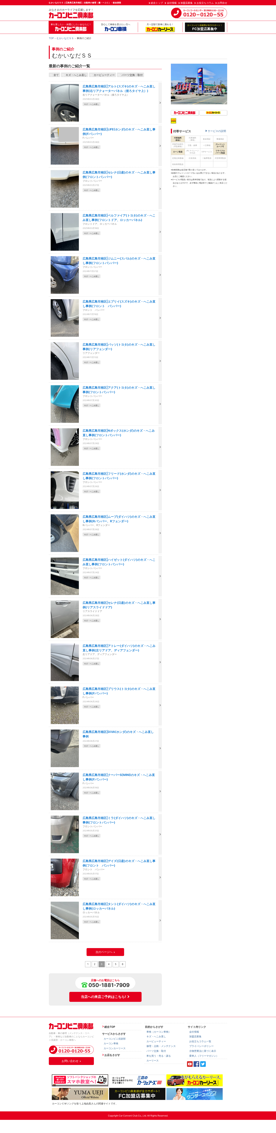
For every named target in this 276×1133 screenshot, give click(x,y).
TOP (51, 38)
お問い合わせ (70, 1061)
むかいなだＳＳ (65, 38)
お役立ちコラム (205, 2)
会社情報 (172, 2)
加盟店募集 (186, 2)
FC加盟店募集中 (204, 27)
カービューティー (104, 74)
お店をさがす (112, 1055)
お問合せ (222, 2)
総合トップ (157, 2)
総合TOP (109, 1026)
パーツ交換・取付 (132, 74)
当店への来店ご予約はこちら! (103, 997)
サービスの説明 (217, 130)
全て (56, 74)
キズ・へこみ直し (76, 74)
